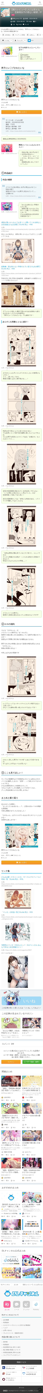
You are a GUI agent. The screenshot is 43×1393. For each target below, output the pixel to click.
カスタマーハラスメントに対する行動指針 (16, 1325)
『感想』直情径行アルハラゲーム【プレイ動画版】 (10, 1172)
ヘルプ (5, 1328)
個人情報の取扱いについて (11, 1350)
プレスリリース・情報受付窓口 (13, 1333)
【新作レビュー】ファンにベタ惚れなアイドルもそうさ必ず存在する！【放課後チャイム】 (10, 1146)
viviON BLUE (31, 1373)
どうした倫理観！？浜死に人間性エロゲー (31, 1206)
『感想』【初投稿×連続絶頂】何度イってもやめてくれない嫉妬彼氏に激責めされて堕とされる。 (11, 1091)
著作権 (5, 1342)
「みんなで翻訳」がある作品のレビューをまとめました (10, 1033)
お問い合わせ (7, 1330)
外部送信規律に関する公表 (11, 1352)
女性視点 (7, 35)
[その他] (32, 40)
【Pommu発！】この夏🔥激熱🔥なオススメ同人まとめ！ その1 (32, 1234)
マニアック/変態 (20, 35)
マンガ (26, 24)
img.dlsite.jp (10, 368)
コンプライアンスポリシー (11, 1355)
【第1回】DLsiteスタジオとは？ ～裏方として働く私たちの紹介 (10, 1207)
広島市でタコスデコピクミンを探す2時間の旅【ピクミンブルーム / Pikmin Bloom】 (31, 1091)
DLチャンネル (21, 3)
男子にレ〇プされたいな (10, 100)
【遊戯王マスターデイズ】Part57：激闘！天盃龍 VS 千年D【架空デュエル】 (10, 1119)
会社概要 (6, 1320)
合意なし (32, 35)
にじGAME (31, 1367)
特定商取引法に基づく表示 (11, 1347)
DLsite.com (11, 1367)
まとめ (16, 1284)
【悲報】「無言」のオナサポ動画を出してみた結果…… (10, 1234)
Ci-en (11, 1373)
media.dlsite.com (11, 56)
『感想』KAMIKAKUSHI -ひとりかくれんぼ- (31, 1171)
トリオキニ (11, 1379)
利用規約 (6, 1322)
